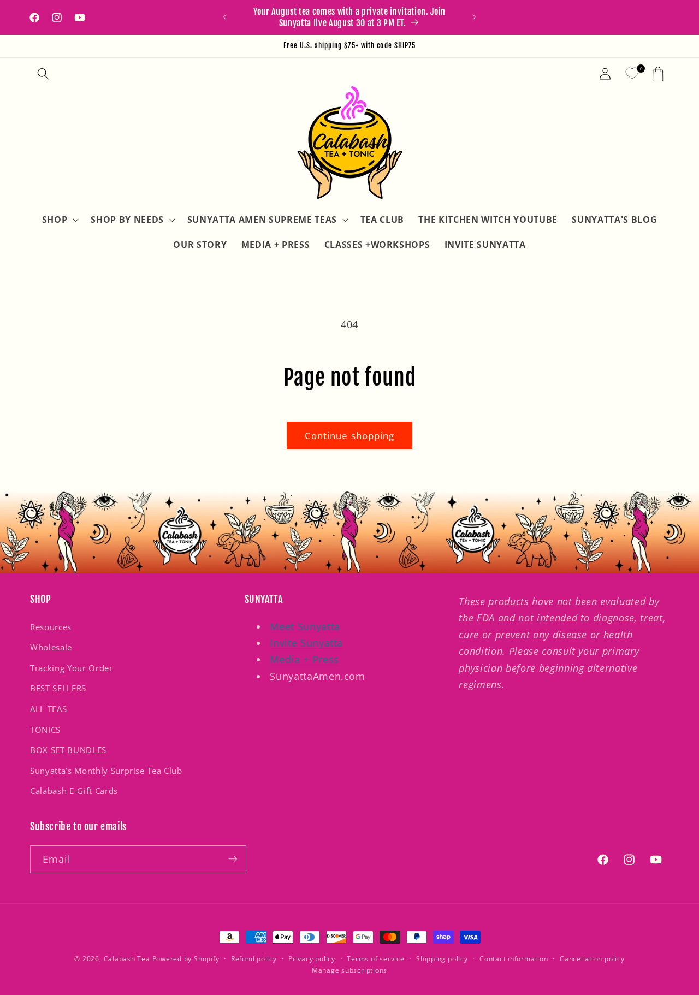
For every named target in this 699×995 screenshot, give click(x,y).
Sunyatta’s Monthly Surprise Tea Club (106, 771)
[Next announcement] (475, 17)
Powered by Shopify (186, 958)
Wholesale (51, 647)
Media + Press (304, 659)
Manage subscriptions (349, 969)
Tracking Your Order (71, 668)
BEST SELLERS (58, 689)
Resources (51, 627)
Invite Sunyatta (306, 642)
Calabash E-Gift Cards (74, 791)
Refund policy (254, 958)
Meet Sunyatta (305, 626)
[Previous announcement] (225, 17)
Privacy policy (311, 958)
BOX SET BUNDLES (68, 750)
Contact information (513, 958)
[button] (43, 74)
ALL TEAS (48, 709)
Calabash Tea (128, 958)
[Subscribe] (233, 859)
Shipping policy (442, 958)
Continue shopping (350, 435)
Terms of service (375, 958)
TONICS (45, 730)
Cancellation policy (592, 958)
